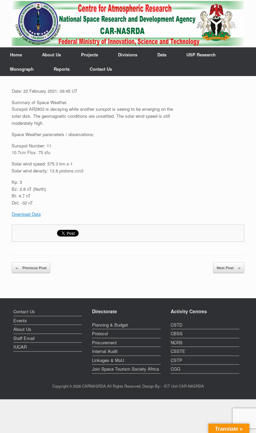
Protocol (100, 333)
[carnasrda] (128, 23)
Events (20, 320)
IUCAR (20, 347)
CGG (175, 369)
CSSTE (178, 351)
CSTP (176, 360)
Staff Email (24, 338)
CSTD (176, 325)
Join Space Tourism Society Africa (125, 369)
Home (16, 54)
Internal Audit (105, 351)
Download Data (26, 214)
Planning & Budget (110, 325)
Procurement (104, 342)
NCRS (177, 342)
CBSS (177, 333)
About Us (51, 54)
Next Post (229, 267)
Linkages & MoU (108, 360)
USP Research (201, 54)
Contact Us (101, 69)
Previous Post (31, 267)
